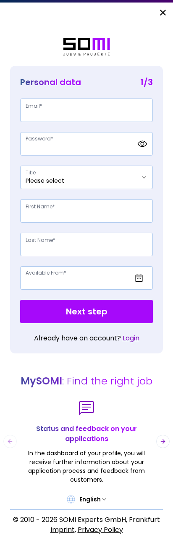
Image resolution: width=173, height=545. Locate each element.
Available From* (46, 272)
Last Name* (40, 240)
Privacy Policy (100, 530)
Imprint (62, 530)
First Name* (40, 206)
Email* (34, 105)
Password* (39, 138)
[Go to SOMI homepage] (86, 47)
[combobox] (86, 177)
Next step (86, 311)
